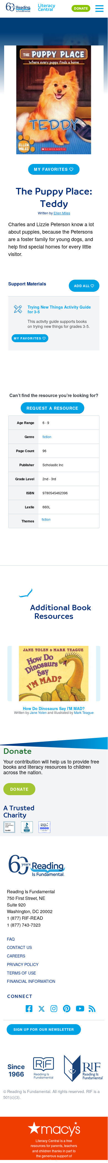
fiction (47, 436)
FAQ (11, 939)
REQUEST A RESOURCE (52, 408)
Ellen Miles (62, 213)
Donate (19, 789)
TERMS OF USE (24, 973)
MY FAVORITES (51, 169)
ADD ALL (82, 285)
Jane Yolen (38, 712)
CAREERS (16, 956)
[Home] (21, 6)
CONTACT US (21, 947)
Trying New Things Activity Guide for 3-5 (59, 309)
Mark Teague (84, 712)
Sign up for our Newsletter (44, 1029)
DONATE (81, 8)
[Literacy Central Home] (46, 6)
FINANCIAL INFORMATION (31, 981)
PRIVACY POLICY (22, 964)
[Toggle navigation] (99, 8)
